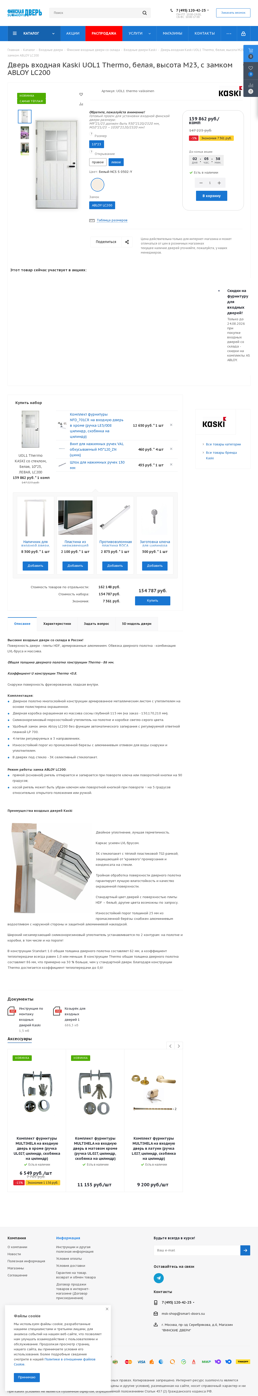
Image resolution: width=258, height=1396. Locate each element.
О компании (17, 1247)
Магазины (16, 1268)
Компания (17, 1238)
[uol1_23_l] (57, 164)
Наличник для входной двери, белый (35, 546)
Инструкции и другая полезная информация (74, 1249)
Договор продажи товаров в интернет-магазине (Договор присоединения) (72, 1291)
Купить (152, 600)
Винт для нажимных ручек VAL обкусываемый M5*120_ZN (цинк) (96, 449)
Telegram (159, 1278)
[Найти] (145, 13)
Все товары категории (223, 444)
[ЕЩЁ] (229, 33)
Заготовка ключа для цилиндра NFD (155, 546)
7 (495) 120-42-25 (191, 10)
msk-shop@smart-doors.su (183, 1313)
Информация (68, 1238)
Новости (14, 1254)
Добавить (35, 565)
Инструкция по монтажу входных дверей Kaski (31, 1016)
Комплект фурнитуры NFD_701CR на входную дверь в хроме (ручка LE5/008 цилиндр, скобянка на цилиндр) (96, 425)
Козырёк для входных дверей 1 (75, 1014)
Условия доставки (70, 1266)
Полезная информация (26, 1261)
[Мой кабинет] (243, 33)
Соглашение (17, 1275)
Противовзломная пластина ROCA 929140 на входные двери (115, 547)
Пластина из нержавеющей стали (75, 546)
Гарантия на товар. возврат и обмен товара (76, 1275)
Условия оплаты (69, 1258)
